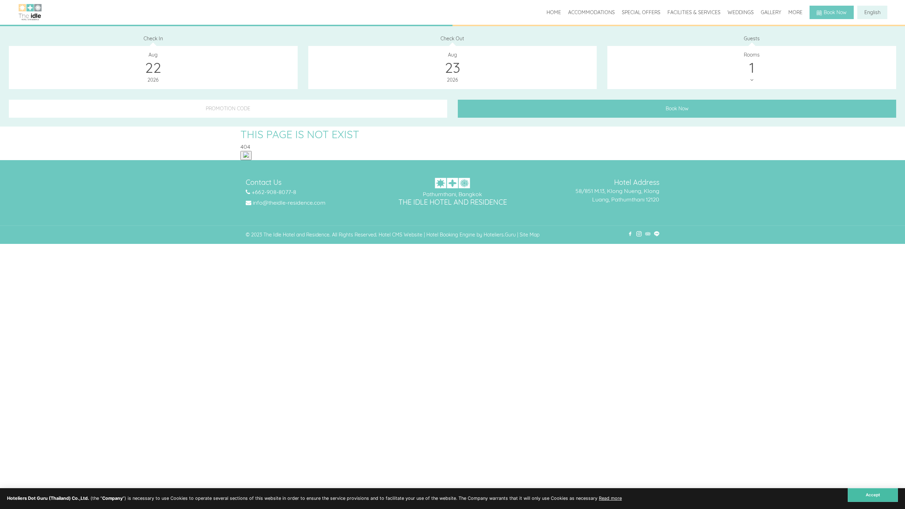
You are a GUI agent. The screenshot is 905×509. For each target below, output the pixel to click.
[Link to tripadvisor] (647, 233)
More (795, 12)
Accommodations (591, 12)
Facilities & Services (693, 12)
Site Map (529, 235)
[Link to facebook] (630, 233)
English (872, 12)
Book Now (835, 12)
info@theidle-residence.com (289, 202)
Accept (873, 494)
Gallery (771, 12)
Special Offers (641, 12)
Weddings (741, 12)
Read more (610, 498)
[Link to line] (656, 233)
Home (554, 12)
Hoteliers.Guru (500, 235)
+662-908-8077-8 (274, 191)
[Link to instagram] (639, 233)
